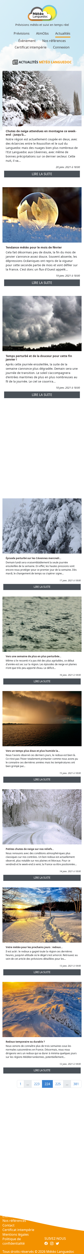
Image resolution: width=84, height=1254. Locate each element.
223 (37, 1084)
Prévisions (22, 33)
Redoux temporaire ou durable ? (25, 1041)
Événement (27, 40)
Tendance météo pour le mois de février (34, 247)
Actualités (62, 33)
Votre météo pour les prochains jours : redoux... (34, 947)
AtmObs (42, 33)
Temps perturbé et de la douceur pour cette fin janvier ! (39, 357)
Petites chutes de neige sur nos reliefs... (30, 849)
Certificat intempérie (30, 47)
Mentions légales (15, 1234)
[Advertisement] (42, 450)
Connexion (61, 47)
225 (58, 1084)
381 (76, 1084)
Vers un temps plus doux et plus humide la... (33, 751)
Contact (8, 1225)
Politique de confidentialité (13, 1241)
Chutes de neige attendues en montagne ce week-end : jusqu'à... (41, 132)
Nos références (54, 40)
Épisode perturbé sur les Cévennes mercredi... (33, 558)
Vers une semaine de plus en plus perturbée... (33, 656)
